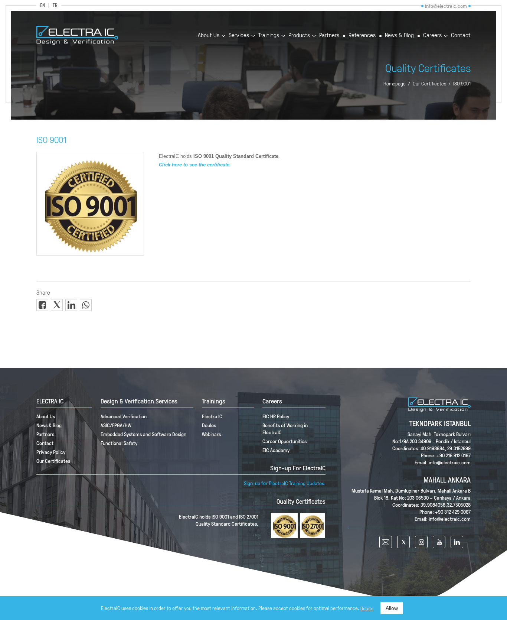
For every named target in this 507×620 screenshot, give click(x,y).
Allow (392, 608)
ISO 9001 (462, 83)
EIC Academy (276, 450)
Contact (461, 35)
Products (299, 35)
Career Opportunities (284, 441)
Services (239, 35)
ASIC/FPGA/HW (116, 425)
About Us (208, 35)
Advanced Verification (124, 416)
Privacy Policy (50, 451)
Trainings (268, 35)
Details (366, 608)
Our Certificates (429, 83)
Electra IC (212, 416)
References (362, 35)
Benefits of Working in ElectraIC (285, 429)
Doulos (209, 425)
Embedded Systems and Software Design (143, 434)
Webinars (211, 434)
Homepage (394, 83)
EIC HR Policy (275, 416)
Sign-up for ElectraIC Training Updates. (285, 483)
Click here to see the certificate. (195, 165)
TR (55, 5)
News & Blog (399, 35)
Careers (432, 35)
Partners (329, 35)
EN (42, 5)
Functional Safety (119, 443)
